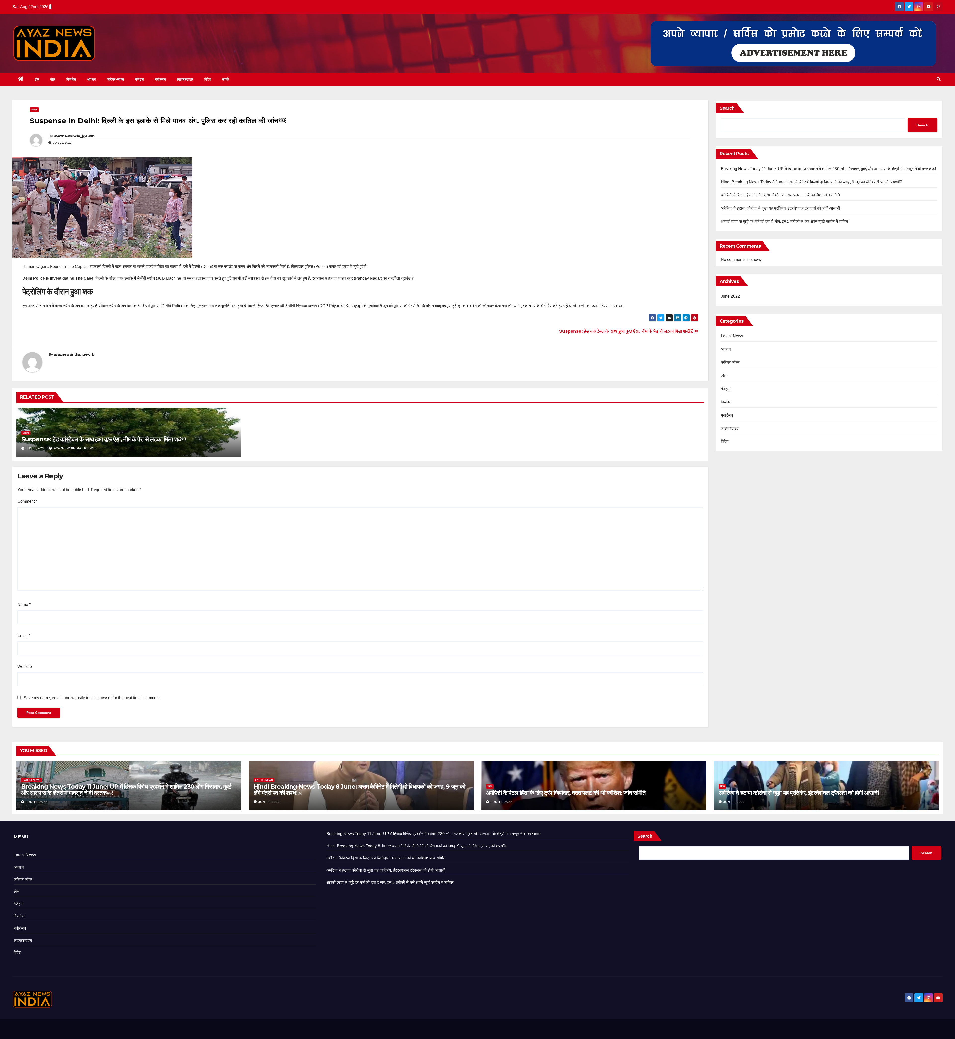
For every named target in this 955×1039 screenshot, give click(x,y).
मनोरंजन (160, 79)
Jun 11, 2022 (36, 801)
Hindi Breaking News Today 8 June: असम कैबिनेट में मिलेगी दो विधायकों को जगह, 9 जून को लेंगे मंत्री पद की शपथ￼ (811, 182)
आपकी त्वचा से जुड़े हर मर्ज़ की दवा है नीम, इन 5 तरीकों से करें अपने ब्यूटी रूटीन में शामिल (784, 221)
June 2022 (730, 296)
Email (23, 635)
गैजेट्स (139, 79)
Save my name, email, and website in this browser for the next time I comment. (92, 698)
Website (24, 666)
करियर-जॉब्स (115, 79)
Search (727, 108)
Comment (27, 501)
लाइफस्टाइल (185, 79)
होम (37, 79)
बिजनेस (71, 79)
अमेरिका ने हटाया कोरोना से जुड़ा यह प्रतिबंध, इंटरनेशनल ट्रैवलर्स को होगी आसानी (780, 208)
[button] (939, 79)
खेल (52, 79)
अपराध (91, 79)
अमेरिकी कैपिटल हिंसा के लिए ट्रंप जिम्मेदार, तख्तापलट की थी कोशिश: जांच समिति (780, 195)
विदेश (207, 79)
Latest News (732, 336)
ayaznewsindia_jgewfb (74, 136)
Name (24, 604)
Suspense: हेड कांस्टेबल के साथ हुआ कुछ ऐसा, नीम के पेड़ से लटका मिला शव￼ (626, 331)
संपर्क (225, 79)
